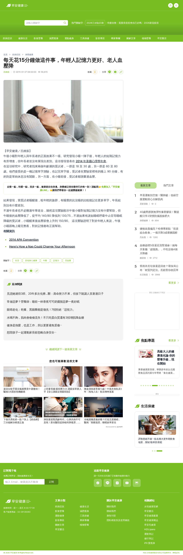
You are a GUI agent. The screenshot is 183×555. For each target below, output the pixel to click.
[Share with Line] (109, 72)
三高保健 (84, 38)
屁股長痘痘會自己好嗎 (130, 22)
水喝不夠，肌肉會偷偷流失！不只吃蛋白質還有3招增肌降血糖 (45, 317)
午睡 (45, 260)
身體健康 (29, 54)
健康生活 (22, 38)
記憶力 (56, 260)
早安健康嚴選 (151, 515)
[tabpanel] (157, 238)
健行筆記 (148, 538)
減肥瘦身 (53, 38)
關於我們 (111, 506)
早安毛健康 (150, 524)
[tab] (146, 185)
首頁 (5, 54)
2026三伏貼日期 (95, 22)
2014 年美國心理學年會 (91, 161)
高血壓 (68, 260)
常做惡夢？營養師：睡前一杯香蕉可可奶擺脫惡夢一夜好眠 (43, 301)
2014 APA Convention (24, 239)
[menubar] (84, 38)
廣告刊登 (111, 515)
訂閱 (51, 481)
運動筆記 (148, 533)
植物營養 (146, 38)
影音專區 (100, 38)
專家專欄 (115, 38)
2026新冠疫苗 (151, 22)
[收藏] (95, 72)
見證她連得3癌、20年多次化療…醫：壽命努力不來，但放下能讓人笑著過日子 (55, 293)
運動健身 (69, 38)
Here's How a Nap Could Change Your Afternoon (42, 246)
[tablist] (157, 185)
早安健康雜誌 (151, 520)
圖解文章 (131, 38)
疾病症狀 (7, 38)
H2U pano (149, 529)
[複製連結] (121, 72)
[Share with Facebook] (115, 72)
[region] (63, 188)
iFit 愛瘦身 (149, 543)
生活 (17, 260)
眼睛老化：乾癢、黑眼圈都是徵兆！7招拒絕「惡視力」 (41, 309)
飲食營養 (38, 38)
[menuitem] (7, 38)
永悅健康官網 (151, 506)
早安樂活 (161, 38)
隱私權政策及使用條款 (118, 520)
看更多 (172, 282)
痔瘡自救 (111, 22)
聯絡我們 (111, 511)
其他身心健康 (31, 260)
